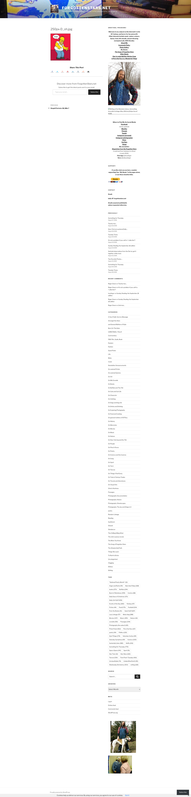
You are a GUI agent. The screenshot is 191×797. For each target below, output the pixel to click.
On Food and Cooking (115, 414)
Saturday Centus (129, 636)
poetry (110, 511)
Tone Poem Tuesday (128, 657)
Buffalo (123, 589)
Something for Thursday (115, 218)
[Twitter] (57, 71)
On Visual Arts (112, 484)
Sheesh (110, 525)
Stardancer (111, 529)
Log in (110, 701)
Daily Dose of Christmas (118, 596)
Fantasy (130, 604)
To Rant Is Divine (113, 555)
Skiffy (129, 643)
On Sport (111, 462)
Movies (113, 618)
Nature (134, 618)
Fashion (110, 347)
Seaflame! (111, 522)
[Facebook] (52, 71)
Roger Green (112, 284)
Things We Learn (113, 552)
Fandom (110, 343)
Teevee (113, 657)
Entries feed (112, 705)
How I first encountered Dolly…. (118, 229)
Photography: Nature (114, 499)
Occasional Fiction (114, 369)
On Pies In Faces (113, 447)
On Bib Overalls (113, 380)
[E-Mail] (88, 71)
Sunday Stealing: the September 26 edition (121, 246)
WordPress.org (113, 712)
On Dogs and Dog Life (115, 402)
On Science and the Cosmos (117, 455)
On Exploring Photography (116, 410)
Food (122, 607)
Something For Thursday (118, 647)
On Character (112, 395)
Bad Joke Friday (132, 586)
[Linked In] (72, 71)
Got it (127, 795)
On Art (110, 376)
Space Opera (115, 650)
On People (111, 444)
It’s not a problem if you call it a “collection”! (121, 240)
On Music (111, 432)
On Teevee (111, 470)
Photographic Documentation (117, 496)
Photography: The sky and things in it (119, 507)
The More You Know (114, 540)
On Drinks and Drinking (115, 406)
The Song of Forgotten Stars (124, 52)
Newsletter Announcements (117, 365)
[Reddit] (83, 71)
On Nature (111, 436)
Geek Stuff (130, 611)
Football (132, 607)
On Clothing (112, 399)
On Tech (111, 466)
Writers (110, 567)
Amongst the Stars (114, 321)
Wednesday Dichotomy (118, 665)
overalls (113, 622)
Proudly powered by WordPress (60, 792)
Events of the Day (116, 604)
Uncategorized (112, 559)
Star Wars (125, 654)
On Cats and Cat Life (114, 391)
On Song (111, 458)
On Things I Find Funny (115, 473)
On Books (111, 384)
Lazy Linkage (114, 614)
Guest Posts (112, 350)
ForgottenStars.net (86, 8)
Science (132, 639)
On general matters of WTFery (117, 417)
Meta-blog (128, 614)
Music (124, 618)
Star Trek (113, 654)
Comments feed (113, 709)
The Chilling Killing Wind (115, 533)
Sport (127, 650)
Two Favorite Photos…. (115, 259)
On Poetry (111, 451)
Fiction (112, 607)
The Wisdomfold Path (115, 548)
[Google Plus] (62, 71)
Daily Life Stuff (115, 600)
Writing (110, 570)
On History (111, 421)
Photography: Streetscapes (117, 503)
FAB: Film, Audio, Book (115, 339)
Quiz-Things (114, 636)
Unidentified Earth (131, 661)
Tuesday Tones (113, 234)
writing (134, 665)
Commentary (112, 335)
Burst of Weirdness (117, 593)
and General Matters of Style (117, 324)
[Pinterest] (67, 71)
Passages (111, 492)
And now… (121, 305)
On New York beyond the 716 (117, 440)
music (110, 362)
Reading (110, 518)
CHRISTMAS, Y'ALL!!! (115, 332)
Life (109, 354)
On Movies (111, 429)
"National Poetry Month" (118, 582)
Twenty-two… (112, 223)
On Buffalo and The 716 (115, 388)
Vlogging (111, 563)
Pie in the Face (129, 629)
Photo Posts (115, 629)
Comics (131, 593)
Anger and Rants (116, 586)
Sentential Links (116, 643)
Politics (123, 632)
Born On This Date (114, 328)
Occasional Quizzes (114, 373)
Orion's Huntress (113, 488)
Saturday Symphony (117, 639)
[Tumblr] (78, 71)
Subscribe (94, 92)
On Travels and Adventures (116, 481)
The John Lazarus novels (116, 537)
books (113, 589)
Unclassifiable (115, 661)
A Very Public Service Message (118, 317)
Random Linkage (113, 514)
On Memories (112, 425)
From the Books (115, 611)
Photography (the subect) (118, 625)
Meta (110, 358)
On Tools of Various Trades (116, 477)
